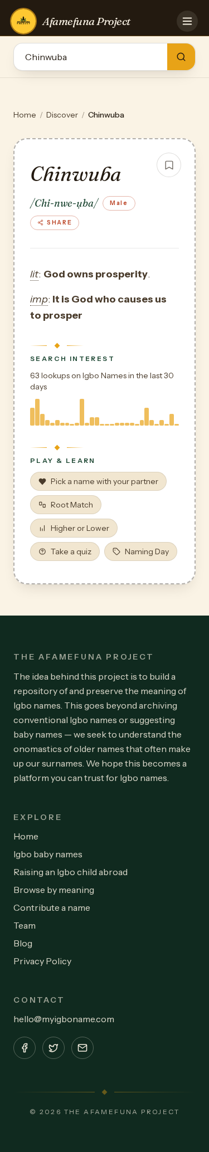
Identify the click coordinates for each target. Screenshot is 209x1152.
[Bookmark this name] (169, 165)
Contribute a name (51, 907)
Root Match (72, 505)
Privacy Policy (42, 960)
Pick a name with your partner (104, 481)
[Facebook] (24, 1047)
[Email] (82, 1047)
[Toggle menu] (187, 21)
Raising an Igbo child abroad (70, 871)
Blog (22, 943)
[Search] (181, 56)
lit (34, 274)
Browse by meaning (53, 889)
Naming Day (147, 551)
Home (24, 115)
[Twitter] (53, 1047)
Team (24, 925)
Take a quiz (71, 551)
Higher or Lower (80, 528)
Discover (62, 115)
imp (39, 299)
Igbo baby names (47, 854)
